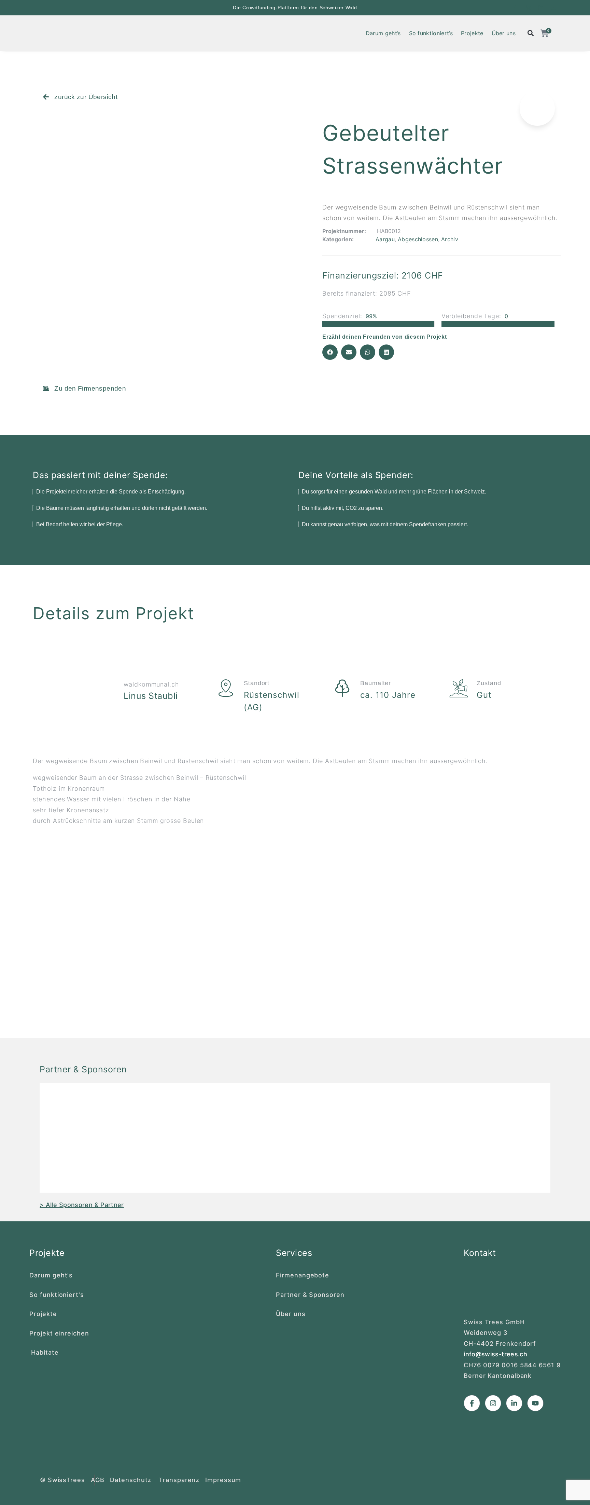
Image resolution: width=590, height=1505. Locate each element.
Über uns (504, 33)
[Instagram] (528, 7)
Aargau (385, 239)
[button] (330, 352)
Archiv (449, 239)
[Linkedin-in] (540, 7)
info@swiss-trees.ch (495, 1354)
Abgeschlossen (418, 239)
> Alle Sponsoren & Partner (82, 1204)
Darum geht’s (383, 33)
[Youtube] (553, 7)
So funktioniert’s (431, 33)
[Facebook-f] (515, 7)
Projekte (472, 33)
